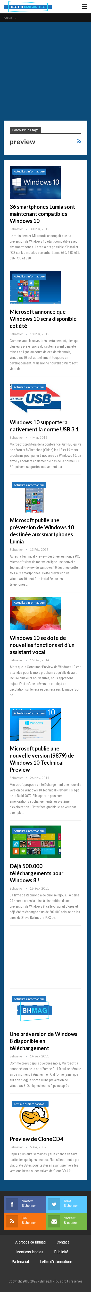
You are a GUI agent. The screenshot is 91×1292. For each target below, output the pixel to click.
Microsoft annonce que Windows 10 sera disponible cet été (43, 318)
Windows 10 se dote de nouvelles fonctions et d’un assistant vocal (42, 645)
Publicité (61, 1251)
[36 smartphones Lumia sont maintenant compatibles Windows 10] (35, 182)
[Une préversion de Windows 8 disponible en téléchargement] (35, 1010)
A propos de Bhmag (30, 1242)
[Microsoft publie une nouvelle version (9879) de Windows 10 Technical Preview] (35, 724)
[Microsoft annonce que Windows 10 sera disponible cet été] (35, 287)
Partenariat (20, 1261)
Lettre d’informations (56, 1261)
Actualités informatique (29, 171)
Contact (63, 1242)
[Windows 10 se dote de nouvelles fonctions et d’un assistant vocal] (35, 613)
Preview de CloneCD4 (36, 1139)
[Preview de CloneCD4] (35, 1115)
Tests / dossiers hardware (30, 1104)
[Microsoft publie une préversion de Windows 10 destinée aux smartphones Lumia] (35, 496)
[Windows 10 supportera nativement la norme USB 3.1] (35, 398)
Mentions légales (29, 1251)
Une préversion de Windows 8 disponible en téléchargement (43, 1041)
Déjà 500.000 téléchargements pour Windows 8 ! (37, 873)
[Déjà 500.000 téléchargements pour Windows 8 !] (35, 842)
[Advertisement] (45, 70)
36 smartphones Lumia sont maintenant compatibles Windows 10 (42, 213)
